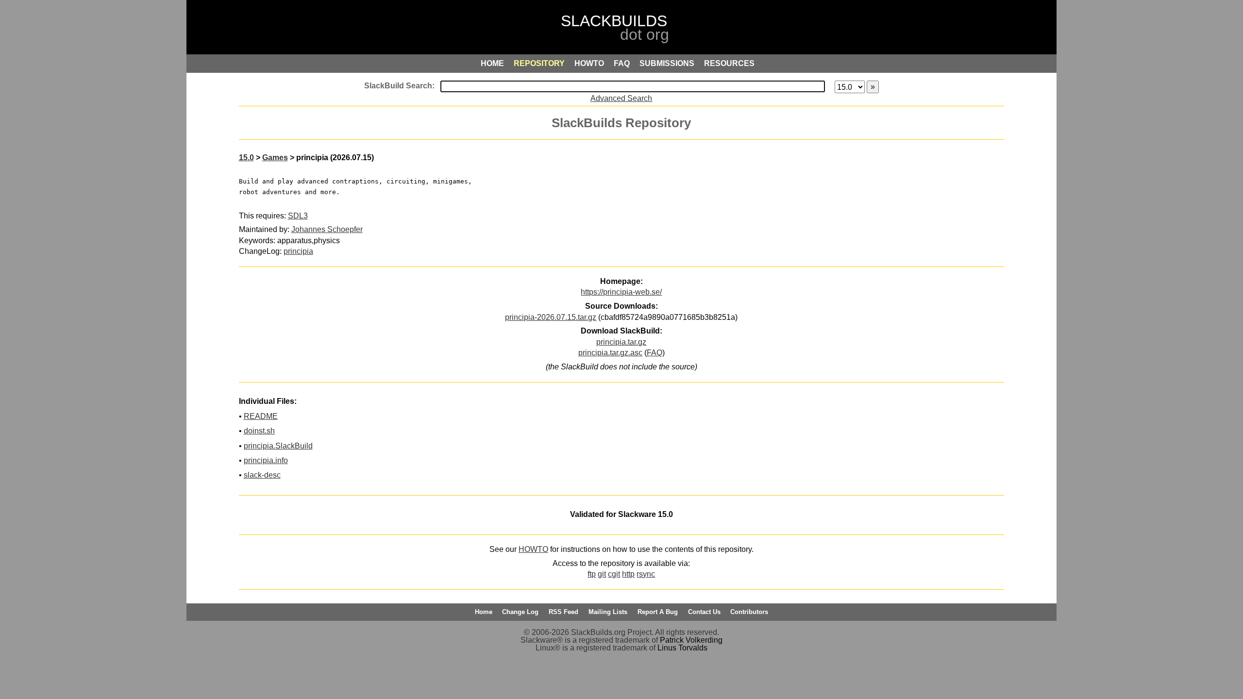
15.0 (246, 157)
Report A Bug (658, 612)
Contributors (749, 612)
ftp (592, 574)
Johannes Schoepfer (327, 229)
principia (298, 251)
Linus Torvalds (682, 648)
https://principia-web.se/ (621, 292)
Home (483, 612)
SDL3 (298, 216)
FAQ (654, 353)
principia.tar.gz (621, 342)
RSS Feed (563, 612)
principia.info (266, 460)
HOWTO (533, 549)
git (602, 574)
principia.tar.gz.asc (610, 353)
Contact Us (704, 612)
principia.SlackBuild (278, 446)
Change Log (520, 612)
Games (275, 157)
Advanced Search (621, 98)
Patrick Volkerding (691, 640)
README (261, 416)
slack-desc (262, 475)
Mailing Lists (607, 612)
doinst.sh (259, 431)
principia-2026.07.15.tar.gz (550, 317)
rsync (646, 574)
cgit (614, 574)
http (628, 574)
